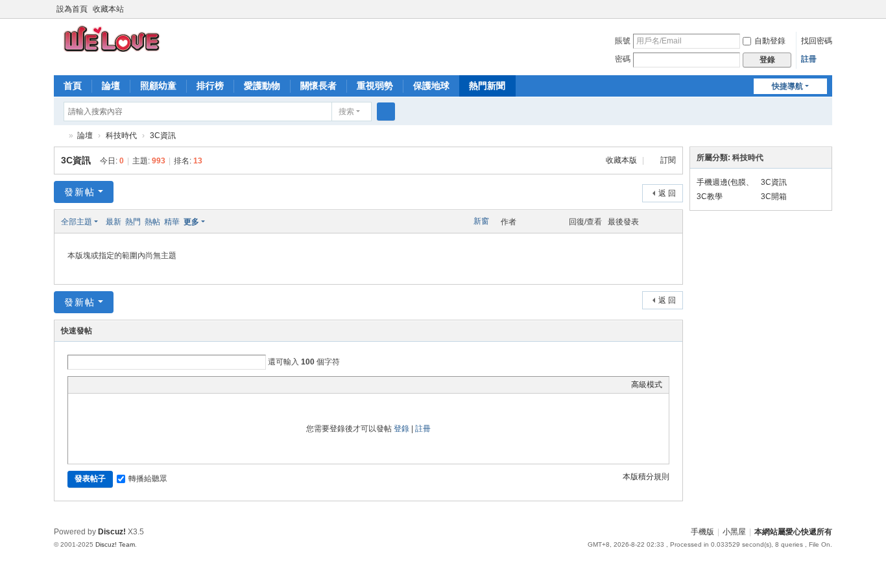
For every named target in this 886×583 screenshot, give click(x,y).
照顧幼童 (158, 85)
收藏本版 (622, 160)
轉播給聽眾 (147, 478)
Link (123, 384)
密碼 (622, 59)
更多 (191, 221)
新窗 (481, 221)
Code (155, 384)
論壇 (111, 85)
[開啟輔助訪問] (814, 9)
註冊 (809, 59)
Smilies (171, 384)
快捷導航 (787, 86)
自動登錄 (769, 40)
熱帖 (152, 221)
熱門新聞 (487, 85)
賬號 (622, 40)
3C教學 (710, 196)
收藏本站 (108, 9)
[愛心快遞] (113, 38)
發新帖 (79, 192)
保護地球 (431, 85)
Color (90, 384)
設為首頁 (72, 9)
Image (107, 384)
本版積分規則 (646, 476)
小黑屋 (734, 531)
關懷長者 (318, 85)
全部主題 (76, 221)
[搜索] (386, 111)
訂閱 (668, 160)
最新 (113, 221)
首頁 (73, 85)
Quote (139, 384)
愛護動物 (262, 85)
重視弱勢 (375, 85)
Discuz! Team (115, 544)
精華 (172, 221)
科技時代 (121, 135)
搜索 (346, 111)
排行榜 (210, 85)
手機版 (702, 531)
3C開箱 (774, 196)
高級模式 (646, 384)
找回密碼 (816, 40)
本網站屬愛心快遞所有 (793, 531)
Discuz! (112, 531)
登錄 (401, 428)
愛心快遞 (59, 135)
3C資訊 (163, 135)
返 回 (667, 193)
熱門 (133, 221)
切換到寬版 (826, 14)
